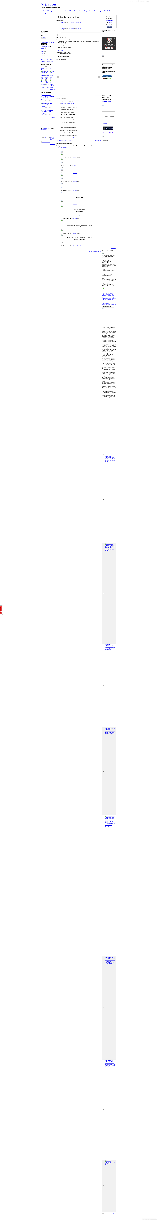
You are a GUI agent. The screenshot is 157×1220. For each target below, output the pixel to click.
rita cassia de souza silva (44, 129)
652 (47, 107)
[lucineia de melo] (47, 77)
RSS (57, 35)
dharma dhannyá (77, 245)
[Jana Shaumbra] (43, 72)
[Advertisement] (107, 166)
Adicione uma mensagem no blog (65, 140)
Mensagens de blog (45, 46)
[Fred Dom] (52, 68)
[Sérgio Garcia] (43, 86)
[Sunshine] (52, 72)
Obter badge (113, 248)
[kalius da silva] (52, 77)
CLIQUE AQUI (106, 101)
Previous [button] (58, 77)
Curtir (44, 37)
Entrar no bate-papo (146, 1219)
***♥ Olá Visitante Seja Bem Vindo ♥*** (69, 100)
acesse (110, 22)
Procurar (155, 1)
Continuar (73, 137)
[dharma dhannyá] (52, 81)
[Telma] (43, 81)
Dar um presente (46, 142)
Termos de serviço (113, 1218)
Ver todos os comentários (95, 251)
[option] (78, 77)
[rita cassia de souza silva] (43, 68)
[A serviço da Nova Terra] (109, 88)
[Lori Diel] (47, 68)
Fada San (51, 1218)
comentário (71, 22)
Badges (95, 1218)
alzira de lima (78, 22)
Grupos (42, 51)
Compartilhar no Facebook (48, 42)
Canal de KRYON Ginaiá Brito (51, 138)
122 (47, 114)
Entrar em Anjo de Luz (62, 147)
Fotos (42, 53)
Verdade (63, 22)
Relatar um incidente (102, 1218)
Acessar (136, 1)
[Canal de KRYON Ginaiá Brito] (47, 81)
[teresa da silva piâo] (43, 77)
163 (51, 100)
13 (50, 107)
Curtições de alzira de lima (47, 61)
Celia (45, 137)
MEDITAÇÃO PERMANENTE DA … (49, 96)
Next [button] (99, 77)
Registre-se (130, 1)
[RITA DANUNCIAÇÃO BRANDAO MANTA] (52, 86)
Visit (104, 123)
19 (50, 114)
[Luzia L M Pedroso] (47, 72)
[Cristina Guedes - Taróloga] (47, 86)
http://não (60, 50)
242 (47, 100)
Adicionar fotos (61, 95)
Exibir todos (52, 89)
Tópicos (42, 48)
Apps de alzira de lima (46, 59)
